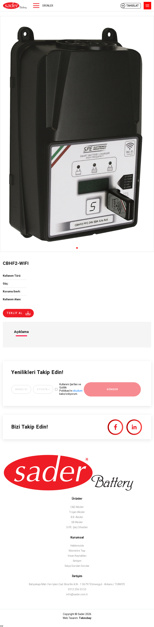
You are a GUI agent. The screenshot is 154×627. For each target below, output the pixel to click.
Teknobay (85, 618)
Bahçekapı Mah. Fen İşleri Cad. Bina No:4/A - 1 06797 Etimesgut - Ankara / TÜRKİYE (77, 584)
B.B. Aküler (77, 517)
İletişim (77, 561)
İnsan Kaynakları (77, 556)
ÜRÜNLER (47, 6)
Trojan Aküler (77, 512)
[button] (77, 248)
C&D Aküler (77, 507)
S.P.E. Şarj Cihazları (77, 527)
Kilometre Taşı (77, 551)
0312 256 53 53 (77, 589)
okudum (77, 391)
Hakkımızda (77, 546)
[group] (77, 134)
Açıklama (21, 331)
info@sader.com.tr (77, 594)
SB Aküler (77, 522)
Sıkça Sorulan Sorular (77, 566)
